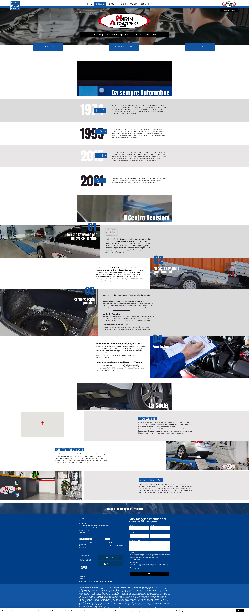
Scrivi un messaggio (135, 540)
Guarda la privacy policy (183, 611)
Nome (131, 525)
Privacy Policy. (154, 557)
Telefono (152, 532)
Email (131, 532)
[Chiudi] (246, 610)
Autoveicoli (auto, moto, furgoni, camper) (95, 526)
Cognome (153, 525)
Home (81, 518)
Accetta (240, 611)
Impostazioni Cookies (227, 611)
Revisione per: (84, 523)
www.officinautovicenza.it (121, 310)
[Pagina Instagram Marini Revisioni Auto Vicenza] (82, 567)
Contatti (82, 533)
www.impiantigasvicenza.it (142, 329)
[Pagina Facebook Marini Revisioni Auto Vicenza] (85, 567)
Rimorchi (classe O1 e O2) (90, 528)
